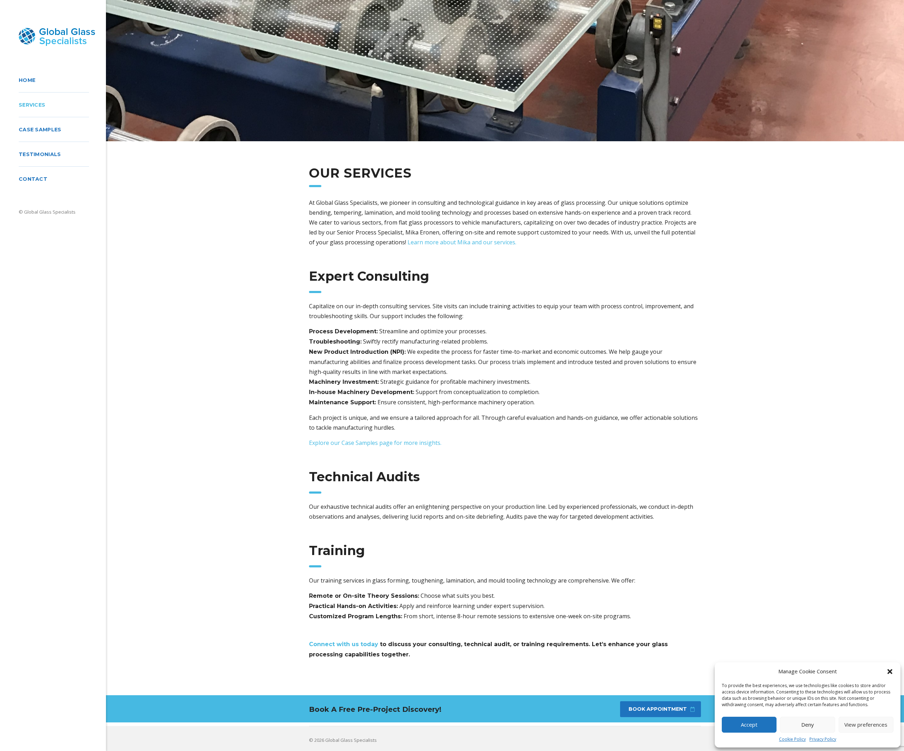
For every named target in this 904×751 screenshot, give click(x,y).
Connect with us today (343, 644)
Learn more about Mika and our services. (462, 242)
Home (27, 80)
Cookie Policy (792, 739)
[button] (889, 671)
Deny (807, 724)
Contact (33, 179)
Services (32, 105)
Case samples (40, 129)
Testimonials (40, 154)
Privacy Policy (822, 739)
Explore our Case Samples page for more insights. (375, 443)
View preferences (865, 724)
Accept (749, 724)
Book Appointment (658, 709)
